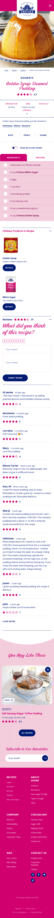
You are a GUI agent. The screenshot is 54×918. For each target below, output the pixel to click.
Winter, (17, 125)
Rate (11, 135)
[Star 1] (5, 341)
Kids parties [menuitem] (11, 866)
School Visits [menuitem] (36, 832)
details (9, 267)
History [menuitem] (10, 828)
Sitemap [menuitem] (18, 908)
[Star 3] (14, 341)
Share (43, 135)
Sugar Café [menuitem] (35, 824)
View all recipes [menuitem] (13, 799)
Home (6, 70)
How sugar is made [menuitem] (39, 794)
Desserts (23, 70)
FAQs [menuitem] (33, 803)
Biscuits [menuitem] (10, 791)
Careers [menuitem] (34, 869)
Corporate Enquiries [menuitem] (35, 863)
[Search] (48, 669)
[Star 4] (18, 341)
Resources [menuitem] (35, 790)
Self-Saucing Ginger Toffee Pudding (22, 713)
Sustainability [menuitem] (12, 824)
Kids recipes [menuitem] (12, 858)
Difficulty (43, 104)
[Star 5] (23, 341)
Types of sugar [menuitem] (37, 798)
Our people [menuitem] (11, 832)
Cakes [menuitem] (9, 782)
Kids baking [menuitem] (11, 862)
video (7, 700)
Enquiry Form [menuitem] (36, 858)
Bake (28, 104)
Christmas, (8, 125)
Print (27, 135)
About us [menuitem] (10, 819)
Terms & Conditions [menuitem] (19, 912)
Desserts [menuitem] (10, 786)
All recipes (27, 733)
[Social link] (33, 875)
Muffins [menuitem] (10, 795)
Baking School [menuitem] (37, 828)
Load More (9, 621)
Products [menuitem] (35, 785)
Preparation (11, 104)
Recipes (14, 70)
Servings (27, 110)
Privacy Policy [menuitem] (30, 908)
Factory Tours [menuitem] (37, 819)
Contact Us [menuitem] (35, 841)
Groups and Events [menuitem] (39, 837)
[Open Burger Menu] (50, 5)
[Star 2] (9, 341)
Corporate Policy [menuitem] (14, 837)
